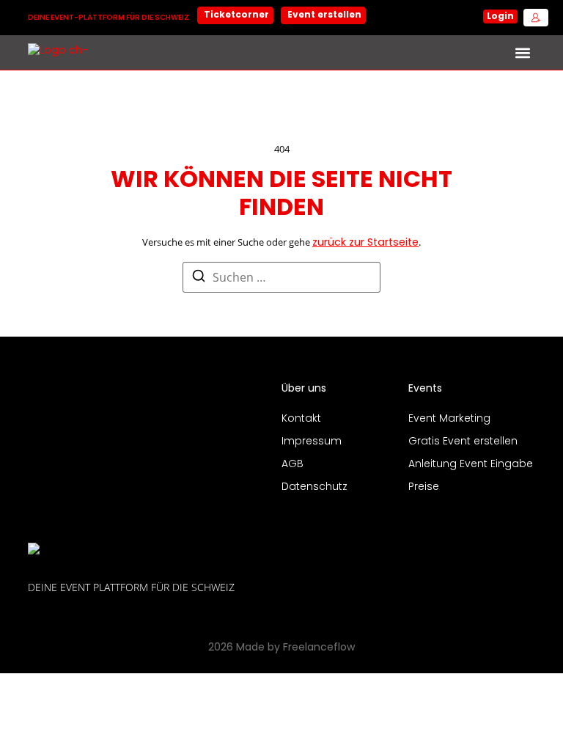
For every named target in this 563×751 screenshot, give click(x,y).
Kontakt (301, 419)
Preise (423, 487)
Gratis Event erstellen (463, 442)
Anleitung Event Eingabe (470, 464)
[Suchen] (199, 278)
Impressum (312, 442)
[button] (523, 52)
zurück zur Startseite (365, 243)
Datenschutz (314, 487)
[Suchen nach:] (281, 277)
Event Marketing (449, 419)
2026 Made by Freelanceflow (281, 648)
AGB (292, 464)
